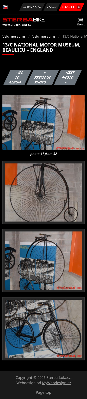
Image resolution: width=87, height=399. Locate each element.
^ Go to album (16, 77)
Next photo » (68, 77)
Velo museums (13, 36)
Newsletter (32, 7)
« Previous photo (42, 77)
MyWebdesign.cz (56, 382)
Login (51, 7)
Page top (43, 392)
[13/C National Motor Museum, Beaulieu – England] (43, 122)
